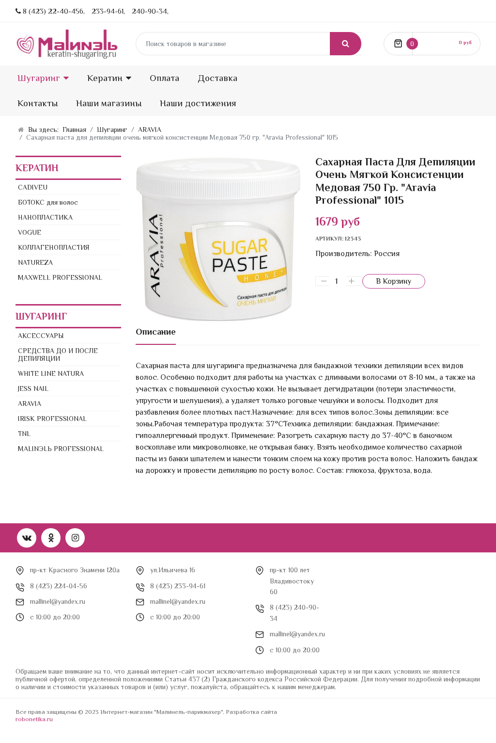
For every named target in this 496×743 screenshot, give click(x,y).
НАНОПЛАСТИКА (45, 217)
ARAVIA (29, 403)
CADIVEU (32, 187)
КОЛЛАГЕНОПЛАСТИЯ (54, 247)
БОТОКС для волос (48, 202)
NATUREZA (35, 262)
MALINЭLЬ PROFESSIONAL (61, 448)
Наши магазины (108, 103)
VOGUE (29, 232)
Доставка (217, 78)
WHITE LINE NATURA (51, 373)
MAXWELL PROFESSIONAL (60, 277)
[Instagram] (75, 538)
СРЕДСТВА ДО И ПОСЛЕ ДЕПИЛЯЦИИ (58, 354)
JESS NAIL (33, 388)
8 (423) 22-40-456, (54, 11)
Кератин (105, 78)
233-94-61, (108, 11)
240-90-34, (150, 11)
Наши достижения (198, 103)
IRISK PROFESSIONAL (52, 418)
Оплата (164, 78)
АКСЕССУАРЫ (41, 335)
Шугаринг (38, 78)
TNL (24, 433)
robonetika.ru (34, 719)
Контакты (37, 103)
